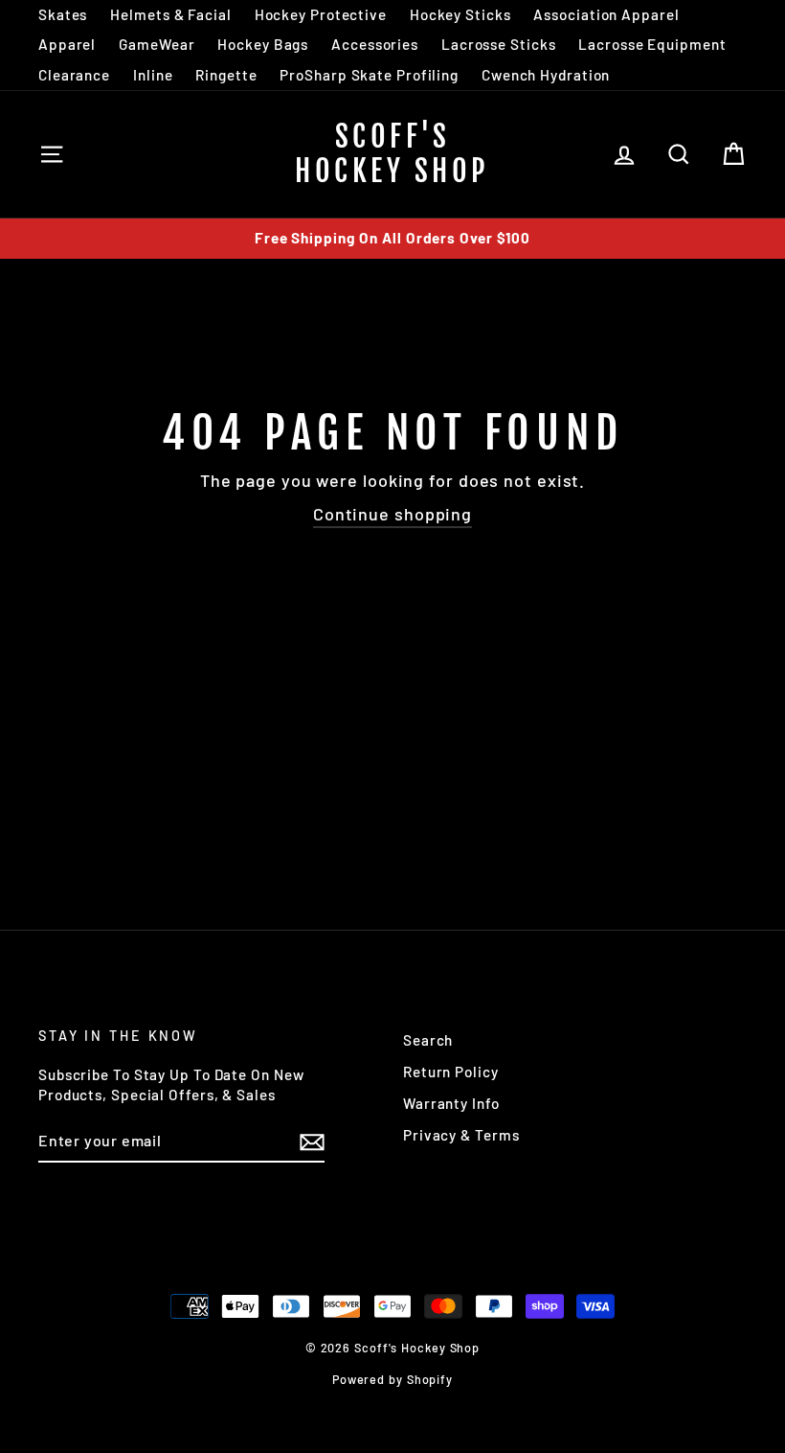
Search (428, 1040)
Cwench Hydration (546, 74)
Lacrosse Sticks (498, 44)
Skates (62, 14)
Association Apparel (606, 14)
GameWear (156, 44)
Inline (152, 74)
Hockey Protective (321, 14)
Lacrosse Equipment (652, 44)
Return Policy (451, 1071)
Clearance (74, 74)
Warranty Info (451, 1103)
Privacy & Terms (461, 1134)
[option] (392, 238)
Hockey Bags (262, 44)
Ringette (226, 74)
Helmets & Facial (170, 14)
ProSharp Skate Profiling (369, 74)
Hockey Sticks (460, 14)
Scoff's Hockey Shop (392, 154)
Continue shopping (392, 513)
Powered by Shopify (392, 1379)
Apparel (67, 44)
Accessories (374, 44)
